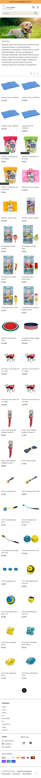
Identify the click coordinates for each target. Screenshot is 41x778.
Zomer (4, 710)
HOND (4, 713)
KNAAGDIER (6, 718)
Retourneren (16, 773)
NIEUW (4, 727)
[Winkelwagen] (33, 7)
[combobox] (20, 13)
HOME (4, 707)
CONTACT (5, 730)
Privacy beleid (6, 773)
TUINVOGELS (6, 724)
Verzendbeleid (26, 773)
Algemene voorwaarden (24, 771)
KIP (3, 721)
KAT (3, 715)
